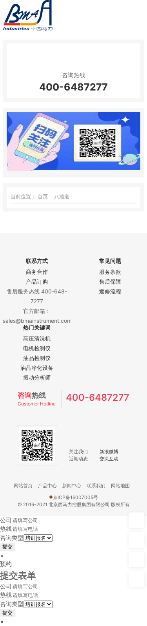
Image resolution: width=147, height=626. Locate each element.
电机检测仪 (37, 348)
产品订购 (37, 281)
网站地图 (120, 485)
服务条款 (110, 271)
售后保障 (110, 281)
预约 (6, 564)
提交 (7, 547)
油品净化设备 (36, 367)
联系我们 (96, 485)
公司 (6, 520)
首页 (43, 196)
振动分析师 (37, 377)
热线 (6, 528)
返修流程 (110, 291)
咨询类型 (12, 537)
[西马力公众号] (73, 168)
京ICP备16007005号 (75, 497)
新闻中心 (71, 485)
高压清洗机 (37, 338)
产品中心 (47, 485)
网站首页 (23, 485)
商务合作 (37, 271)
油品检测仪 (37, 358)
